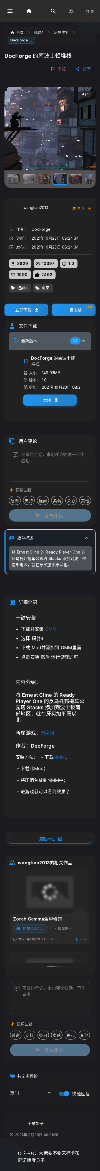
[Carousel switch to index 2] (53, 966)
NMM (59, 757)
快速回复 (81, 1093)
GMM (51, 629)
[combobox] (31, 1090)
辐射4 (47, 733)
